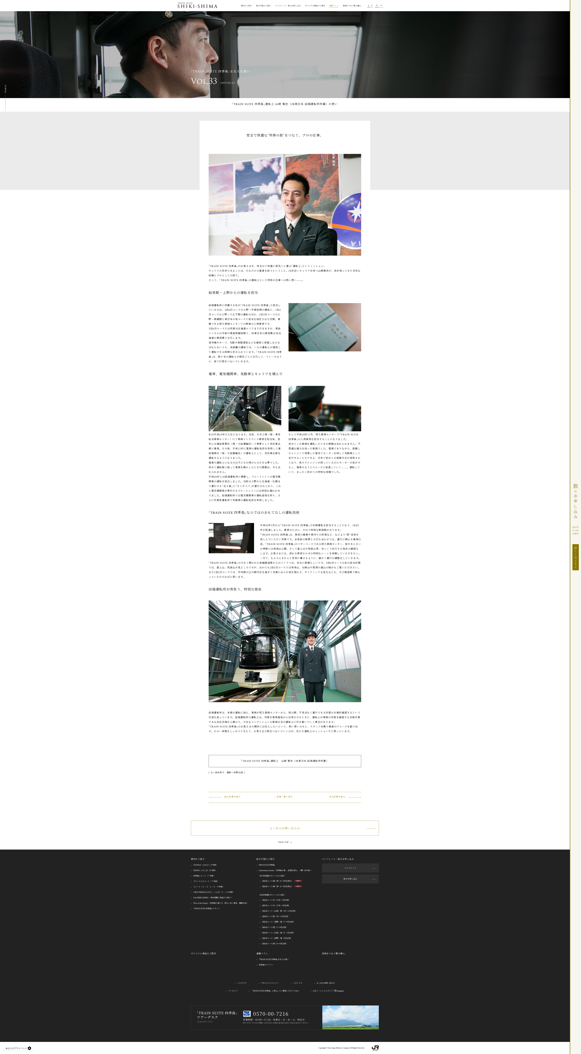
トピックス (297, 983)
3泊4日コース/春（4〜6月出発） (275, 944)
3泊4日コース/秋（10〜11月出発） (275, 916)
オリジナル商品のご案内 (315, 6)
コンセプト (242, 983)
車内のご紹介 (198, 859)
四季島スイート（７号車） (204, 876)
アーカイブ (233, 991)
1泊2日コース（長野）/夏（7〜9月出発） (278, 922)
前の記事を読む (232, 797)
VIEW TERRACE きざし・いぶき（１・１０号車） (213, 892)
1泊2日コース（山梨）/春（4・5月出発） (278, 933)
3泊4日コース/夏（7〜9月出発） (275, 927)
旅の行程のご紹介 (265, 859)
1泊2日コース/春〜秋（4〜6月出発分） (278, 881)
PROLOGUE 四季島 (267, 865)
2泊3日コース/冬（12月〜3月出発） (276, 905)
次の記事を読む (337, 797)
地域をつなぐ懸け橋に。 (353, 6)
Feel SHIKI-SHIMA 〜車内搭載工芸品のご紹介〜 (212, 898)
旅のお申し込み (350, 879)
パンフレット (350, 868)
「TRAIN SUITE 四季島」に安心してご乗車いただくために (275, 991)
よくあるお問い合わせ (285, 828)
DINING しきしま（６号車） (205, 870)
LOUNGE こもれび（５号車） (205, 865)
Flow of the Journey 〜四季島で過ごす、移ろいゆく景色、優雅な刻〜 (220, 903)
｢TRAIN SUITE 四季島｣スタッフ (206, 909)
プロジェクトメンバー (270, 983)
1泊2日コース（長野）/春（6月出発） (277, 938)
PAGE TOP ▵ (285, 842)
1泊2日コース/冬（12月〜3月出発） (276, 900)
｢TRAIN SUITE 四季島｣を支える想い (274, 959)
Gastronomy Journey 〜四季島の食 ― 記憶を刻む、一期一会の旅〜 (285, 870)
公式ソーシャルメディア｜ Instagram (328, 991)
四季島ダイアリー (266, 965)
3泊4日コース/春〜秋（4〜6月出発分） (278, 886)
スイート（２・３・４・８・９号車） (208, 887)
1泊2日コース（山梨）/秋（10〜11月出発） (279, 911)
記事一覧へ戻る (285, 797)
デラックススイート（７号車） (206, 881)
